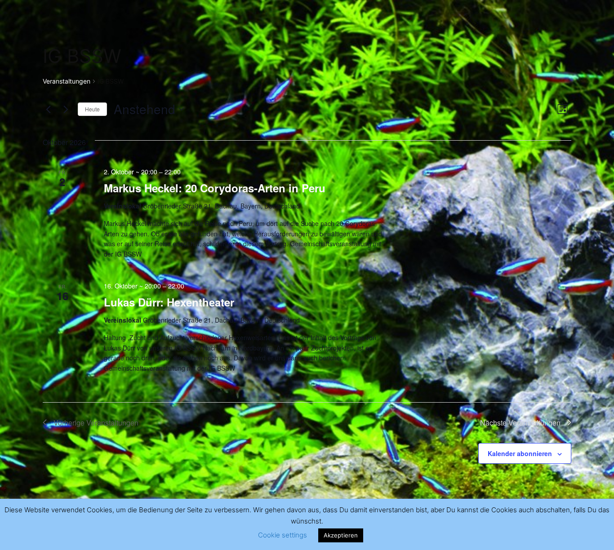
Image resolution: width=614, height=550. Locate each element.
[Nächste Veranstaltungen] (65, 109)
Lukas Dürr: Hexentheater (169, 302)
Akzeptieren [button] (341, 535)
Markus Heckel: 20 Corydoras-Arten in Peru (214, 187)
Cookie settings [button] (282, 535)
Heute (92, 109)
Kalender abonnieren (520, 453)
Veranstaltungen (66, 81)
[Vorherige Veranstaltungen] (48, 109)
